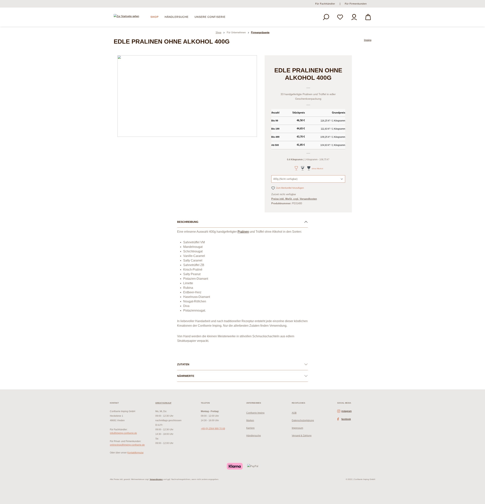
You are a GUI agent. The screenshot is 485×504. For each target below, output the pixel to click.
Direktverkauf (163, 403)
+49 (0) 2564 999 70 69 (213, 428)
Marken (250, 420)
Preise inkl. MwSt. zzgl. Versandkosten (294, 198)
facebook (346, 419)
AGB (294, 413)
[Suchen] (326, 17)
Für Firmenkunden (356, 3)
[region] (187, 96)
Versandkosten (156, 479)
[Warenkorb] (368, 17)
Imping (367, 40)
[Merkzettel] (340, 17)
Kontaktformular (135, 452)
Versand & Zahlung (301, 435)
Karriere (250, 428)
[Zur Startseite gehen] (126, 16)
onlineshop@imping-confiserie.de (127, 445)
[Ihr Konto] (354, 17)
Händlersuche (253, 435)
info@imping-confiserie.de (123, 433)
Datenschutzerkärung (303, 420)
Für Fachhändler (325, 3)
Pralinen (243, 231)
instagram (346, 411)
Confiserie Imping (255, 413)
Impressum (297, 428)
